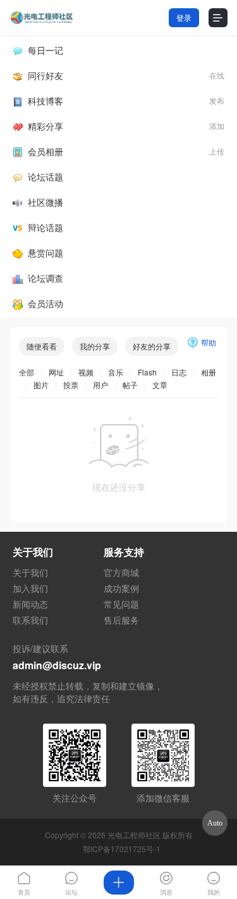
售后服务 (121, 619)
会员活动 (45, 303)
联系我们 (30, 619)
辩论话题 (45, 227)
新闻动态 (30, 604)
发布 (216, 100)
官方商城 (121, 572)
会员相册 (45, 151)
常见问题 (121, 604)
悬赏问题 (45, 252)
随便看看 (42, 346)
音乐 (115, 372)
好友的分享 (152, 346)
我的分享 (95, 346)
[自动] (215, 823)
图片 (41, 384)
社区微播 (45, 202)
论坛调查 (45, 278)
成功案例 (121, 588)
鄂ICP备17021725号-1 (122, 848)
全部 (26, 372)
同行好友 (45, 75)
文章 (159, 384)
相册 (208, 372)
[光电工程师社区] (41, 18)
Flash (147, 372)
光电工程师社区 (134, 834)
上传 (216, 151)
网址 (56, 372)
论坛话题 (45, 176)
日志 (178, 372)
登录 (183, 17)
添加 (216, 125)
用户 (100, 384)
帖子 (130, 384)
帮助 (208, 342)
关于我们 (30, 572)
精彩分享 (45, 126)
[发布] (118, 882)
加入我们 (30, 588)
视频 (86, 372)
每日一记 (45, 50)
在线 (216, 75)
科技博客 (45, 100)
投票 (70, 384)
